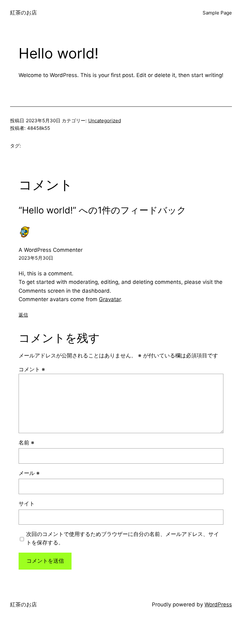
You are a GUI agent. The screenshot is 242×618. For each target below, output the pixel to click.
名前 (26, 442)
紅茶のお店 (23, 12)
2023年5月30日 (36, 258)
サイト (27, 503)
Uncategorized (104, 121)
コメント (32, 369)
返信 (23, 315)
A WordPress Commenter (51, 250)
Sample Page (217, 13)
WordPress (218, 604)
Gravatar (110, 299)
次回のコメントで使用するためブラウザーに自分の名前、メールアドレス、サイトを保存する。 (122, 538)
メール (29, 473)
